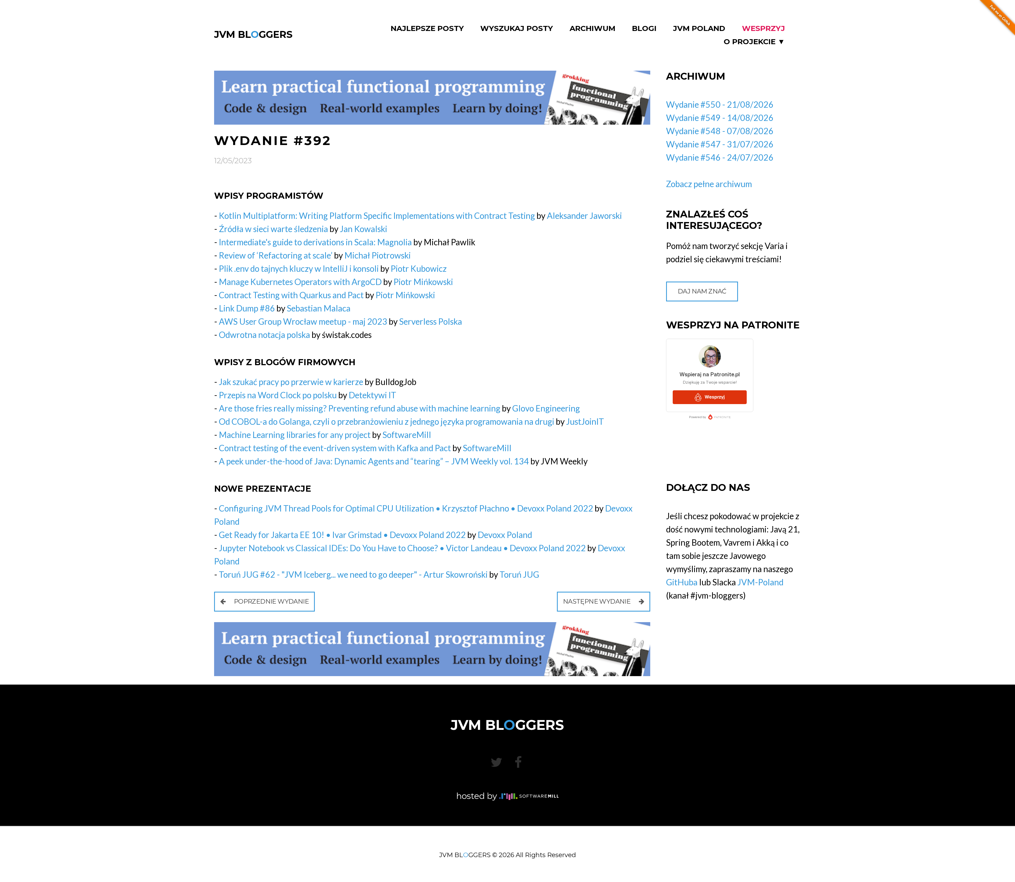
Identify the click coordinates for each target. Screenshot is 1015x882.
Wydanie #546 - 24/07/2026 (719, 157)
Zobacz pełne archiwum (709, 184)
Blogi (644, 28)
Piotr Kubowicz (419, 268)
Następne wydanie (597, 601)
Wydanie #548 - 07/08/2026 (719, 131)
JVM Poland (699, 28)
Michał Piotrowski (377, 255)
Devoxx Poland (505, 535)
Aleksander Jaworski (584, 215)
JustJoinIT (585, 421)
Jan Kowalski (363, 229)
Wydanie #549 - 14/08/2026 (719, 117)
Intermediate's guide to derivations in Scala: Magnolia (315, 242)
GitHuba (682, 582)
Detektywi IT (372, 395)
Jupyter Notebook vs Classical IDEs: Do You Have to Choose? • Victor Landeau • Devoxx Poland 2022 (402, 548)
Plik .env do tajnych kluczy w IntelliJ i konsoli (299, 268)
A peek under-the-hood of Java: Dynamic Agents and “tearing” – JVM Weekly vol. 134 (374, 461)
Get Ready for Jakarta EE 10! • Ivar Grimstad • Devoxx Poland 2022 (342, 535)
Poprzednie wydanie (270, 601)
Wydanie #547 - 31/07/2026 (719, 144)
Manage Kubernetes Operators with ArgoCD (300, 282)
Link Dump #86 (247, 308)
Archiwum (592, 28)
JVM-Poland (760, 582)
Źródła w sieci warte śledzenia (273, 229)
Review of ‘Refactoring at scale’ (276, 255)
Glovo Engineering (546, 408)
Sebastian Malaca (318, 308)
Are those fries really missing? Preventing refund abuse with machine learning (359, 408)
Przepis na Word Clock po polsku (278, 395)
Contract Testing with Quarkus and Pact (291, 295)
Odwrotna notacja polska (264, 334)
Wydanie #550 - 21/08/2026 (719, 104)
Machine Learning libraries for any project (295, 434)
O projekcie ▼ (754, 41)
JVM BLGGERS (253, 34)
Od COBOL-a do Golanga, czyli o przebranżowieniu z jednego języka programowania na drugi (386, 421)
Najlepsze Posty (427, 28)
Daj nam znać (702, 291)
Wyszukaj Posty (516, 28)
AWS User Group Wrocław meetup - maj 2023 (303, 321)
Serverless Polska (430, 321)
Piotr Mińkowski (423, 282)
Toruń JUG (519, 574)
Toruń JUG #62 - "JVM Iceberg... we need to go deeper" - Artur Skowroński (353, 574)
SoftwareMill (406, 434)
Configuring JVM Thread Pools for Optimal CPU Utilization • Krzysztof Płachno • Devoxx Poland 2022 (406, 508)
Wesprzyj (763, 28)
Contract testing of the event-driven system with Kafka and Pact (335, 448)
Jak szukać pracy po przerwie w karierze (291, 382)
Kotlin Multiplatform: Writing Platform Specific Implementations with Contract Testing (377, 215)
